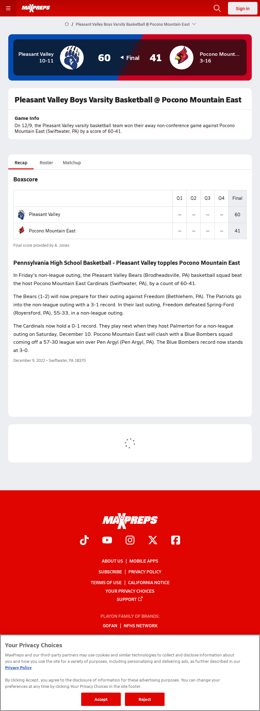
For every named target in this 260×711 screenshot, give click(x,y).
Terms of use (106, 582)
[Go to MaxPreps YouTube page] (107, 541)
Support (127, 599)
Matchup (72, 162)
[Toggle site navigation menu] (8, 8)
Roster (46, 162)
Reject (145, 699)
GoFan (110, 626)
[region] (130, 673)
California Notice (149, 582)
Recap (21, 162)
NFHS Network (141, 626)
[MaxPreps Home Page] (66, 24)
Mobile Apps (143, 561)
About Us (112, 561)
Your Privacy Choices (130, 591)
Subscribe (110, 571)
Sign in (243, 8)
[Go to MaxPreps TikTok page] (84, 541)
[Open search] (217, 8)
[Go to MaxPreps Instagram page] (130, 541)
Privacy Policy (144, 571)
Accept (101, 699)
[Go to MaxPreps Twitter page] (153, 541)
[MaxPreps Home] (36, 8)
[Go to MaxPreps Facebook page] (176, 541)
